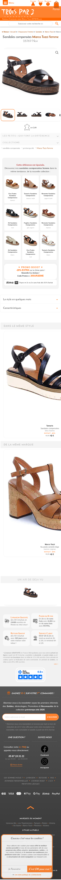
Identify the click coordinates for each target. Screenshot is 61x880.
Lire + (56, 664)
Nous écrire (17, 765)
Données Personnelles (16, 781)
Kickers (46, 826)
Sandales (39, 32)
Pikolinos (37, 826)
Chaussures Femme (25, 32)
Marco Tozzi (49, 32)
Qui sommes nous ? (13, 778)
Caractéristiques (12, 308)
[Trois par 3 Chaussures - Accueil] (17, 16)
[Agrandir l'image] (57, 52)
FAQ (52, 778)
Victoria (52, 823)
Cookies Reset (38, 781)
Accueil (13, 32)
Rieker (44, 823)
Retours (43, 778)
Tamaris (37, 823)
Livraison (30, 778)
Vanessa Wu (11, 823)
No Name (17, 826)
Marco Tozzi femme (45, 37)
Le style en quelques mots (17, 299)
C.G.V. (50, 781)
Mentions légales (30, 784)
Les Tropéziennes (25, 823)
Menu (11, 3)
